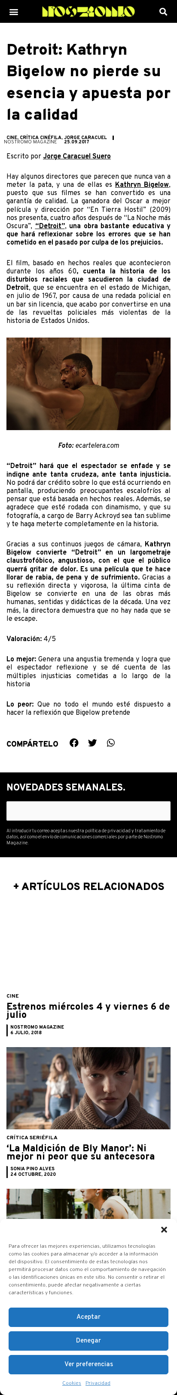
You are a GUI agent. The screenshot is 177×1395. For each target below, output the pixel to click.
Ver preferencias (88, 1365)
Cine (11, 138)
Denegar (88, 1341)
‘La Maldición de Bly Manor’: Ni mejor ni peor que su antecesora (80, 1153)
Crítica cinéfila (40, 138)
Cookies (71, 1383)
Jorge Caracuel (85, 138)
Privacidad (97, 1383)
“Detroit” (50, 226)
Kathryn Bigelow (142, 185)
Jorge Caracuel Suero (77, 156)
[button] (164, 1229)
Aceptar (88, 1317)
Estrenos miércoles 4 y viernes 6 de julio (88, 1011)
